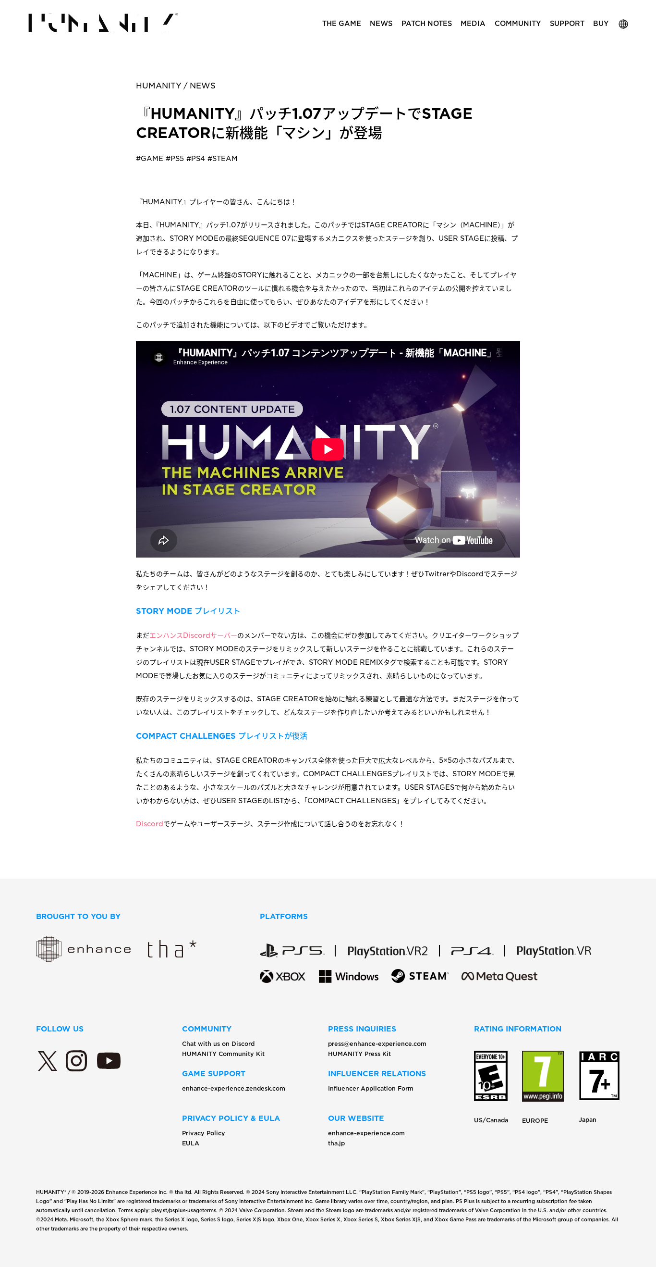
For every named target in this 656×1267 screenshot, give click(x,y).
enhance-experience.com (366, 1133)
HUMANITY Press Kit (359, 1053)
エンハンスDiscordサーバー (193, 635)
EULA (190, 1143)
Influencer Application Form (370, 1088)
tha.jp (336, 1143)
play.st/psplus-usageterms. (184, 1210)
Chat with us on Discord (218, 1043)
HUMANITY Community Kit (223, 1053)
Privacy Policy (203, 1133)
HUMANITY (159, 85)
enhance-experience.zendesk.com (233, 1088)
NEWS (203, 85)
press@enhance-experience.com (377, 1043)
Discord (149, 824)
